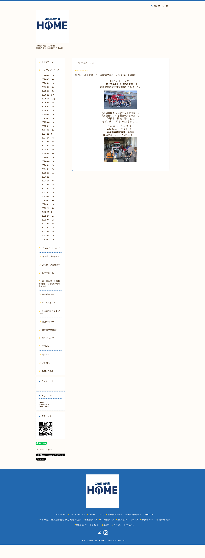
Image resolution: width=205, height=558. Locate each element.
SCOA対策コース (50, 303)
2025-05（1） (48, 118)
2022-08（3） (48, 224)
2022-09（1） (48, 220)
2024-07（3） (48, 149)
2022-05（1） (48, 235)
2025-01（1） (48, 126)
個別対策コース (49, 321)
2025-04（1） (48, 122)
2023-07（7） (48, 192)
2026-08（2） (48, 75)
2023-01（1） (48, 204)
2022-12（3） (48, 208)
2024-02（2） (48, 165)
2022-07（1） (48, 227)
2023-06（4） (48, 196)
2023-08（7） (48, 188)
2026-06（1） (48, 83)
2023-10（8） (48, 181)
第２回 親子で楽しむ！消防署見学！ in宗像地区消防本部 (106, 75)
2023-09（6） (48, 185)
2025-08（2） (48, 106)
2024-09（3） (48, 142)
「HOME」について (51, 248)
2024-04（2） (48, 161)
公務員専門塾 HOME (95, 541)
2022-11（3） (48, 212)
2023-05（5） (48, 200)
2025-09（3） (48, 103)
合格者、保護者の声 (51, 265)
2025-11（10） (49, 95)
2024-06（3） (48, 153)
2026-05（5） (48, 87)
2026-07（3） (48, 79)
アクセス (46, 363)
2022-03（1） (48, 239)
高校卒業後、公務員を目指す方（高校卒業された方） (50, 283)
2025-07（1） (48, 110)
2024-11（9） (48, 134)
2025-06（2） (48, 114)
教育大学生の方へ (50, 330)
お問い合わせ (48, 371)
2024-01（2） (48, 169)
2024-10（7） (48, 138)
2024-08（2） (48, 145)
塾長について (48, 338)
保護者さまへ (48, 346)
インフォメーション (51, 70)
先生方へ (46, 354)
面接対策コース (49, 294)
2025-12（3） (48, 91)
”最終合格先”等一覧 (51, 256)
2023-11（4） (48, 177)
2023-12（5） (48, 173)
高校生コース (48, 273)
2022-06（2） (48, 231)
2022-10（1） (48, 216)
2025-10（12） (49, 99)
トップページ (48, 62)
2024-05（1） (48, 157)
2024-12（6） (48, 130)
